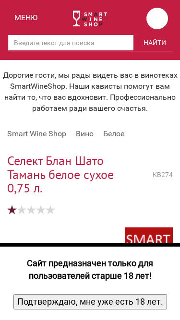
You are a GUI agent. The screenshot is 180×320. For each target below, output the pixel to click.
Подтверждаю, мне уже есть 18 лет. (90, 301)
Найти (155, 43)
